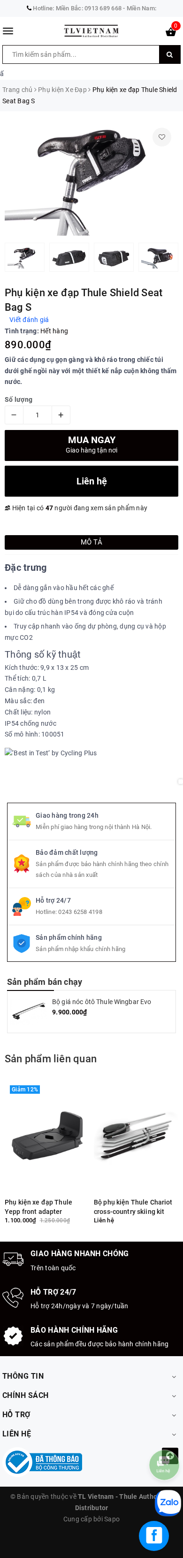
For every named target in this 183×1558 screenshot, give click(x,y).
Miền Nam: (141, 8)
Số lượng (18, 399)
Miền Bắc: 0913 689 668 (89, 8)
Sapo (112, 1519)
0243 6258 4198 (80, 911)
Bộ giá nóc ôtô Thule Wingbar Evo (101, 1001)
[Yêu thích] (161, 137)
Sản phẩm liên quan (51, 1059)
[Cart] (171, 34)
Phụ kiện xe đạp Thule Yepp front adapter (38, 1206)
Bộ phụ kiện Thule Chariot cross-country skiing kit (133, 1206)
